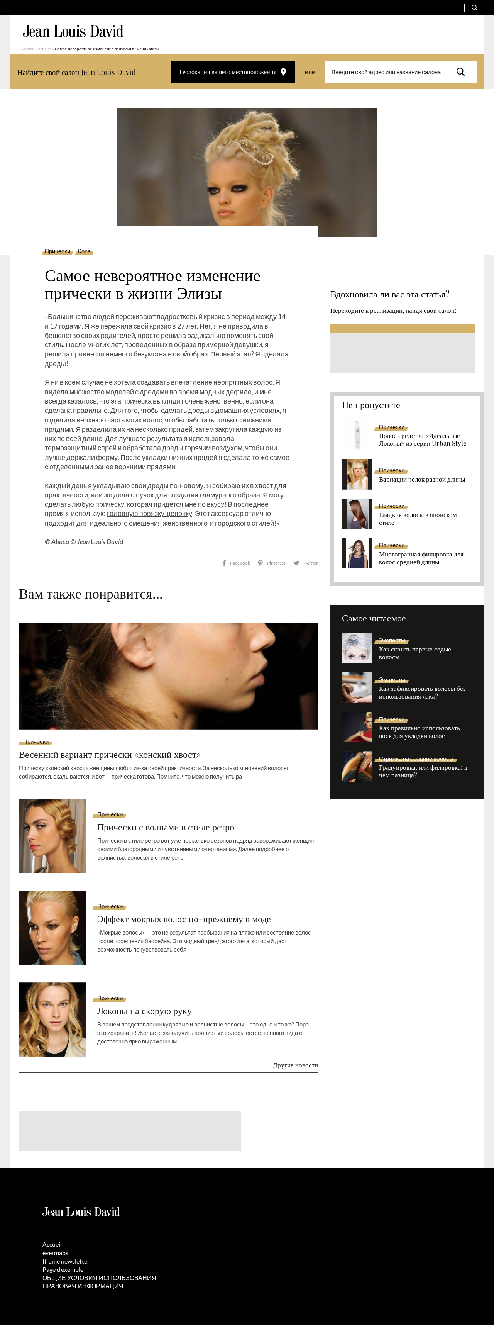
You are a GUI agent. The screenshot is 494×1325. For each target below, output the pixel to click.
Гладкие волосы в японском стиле (418, 518)
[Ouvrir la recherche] (474, 7)
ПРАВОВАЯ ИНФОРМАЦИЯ (83, 1285)
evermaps (55, 1252)
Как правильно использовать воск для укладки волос (419, 732)
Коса (84, 251)
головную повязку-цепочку (149, 513)
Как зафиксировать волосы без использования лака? (422, 692)
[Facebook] (236, 563)
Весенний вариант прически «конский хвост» (110, 754)
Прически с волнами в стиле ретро (165, 826)
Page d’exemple (62, 1269)
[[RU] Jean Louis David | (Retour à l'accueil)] (73, 31)
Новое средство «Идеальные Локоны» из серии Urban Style (423, 439)
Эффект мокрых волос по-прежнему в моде (184, 918)
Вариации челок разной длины (422, 479)
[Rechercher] (463, 72)
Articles (44, 48)
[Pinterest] (271, 563)
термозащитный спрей (81, 447)
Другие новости (295, 1064)
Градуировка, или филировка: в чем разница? (423, 771)
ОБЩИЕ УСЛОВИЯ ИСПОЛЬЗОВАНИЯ (99, 1277)
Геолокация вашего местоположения (227, 72)
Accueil (27, 48)
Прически (57, 251)
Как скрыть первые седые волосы (415, 653)
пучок (145, 494)
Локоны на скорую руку (144, 1010)
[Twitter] (305, 563)
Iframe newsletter (66, 1261)
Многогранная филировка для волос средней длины (421, 558)
